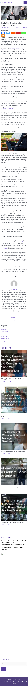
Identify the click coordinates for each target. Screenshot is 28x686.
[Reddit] (13, 33)
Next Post (14, 321)
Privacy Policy (17, 679)
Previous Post (14, 317)
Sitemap (14, 683)
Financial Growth (5, 331)
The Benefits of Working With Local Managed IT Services (13, 451)
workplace (23, 241)
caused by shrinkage (8, 108)
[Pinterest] (18, 33)
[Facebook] (3, 33)
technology (5, 248)
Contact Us (10, 679)
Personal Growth (5, 338)
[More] (3, 35)
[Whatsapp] (23, 33)
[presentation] (14, 363)
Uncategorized (4, 341)
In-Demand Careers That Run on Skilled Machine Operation (13, 522)
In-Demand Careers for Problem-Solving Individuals (11, 487)
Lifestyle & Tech (4, 336)
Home (2, 333)
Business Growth (13, 27)
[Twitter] (8, 33)
